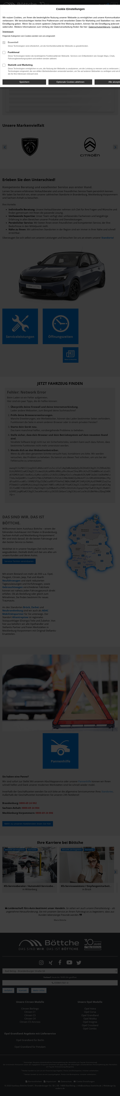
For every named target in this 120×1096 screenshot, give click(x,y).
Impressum (8, 31)
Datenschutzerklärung (99, 27)
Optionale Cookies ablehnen (70, 82)
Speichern (24, 82)
